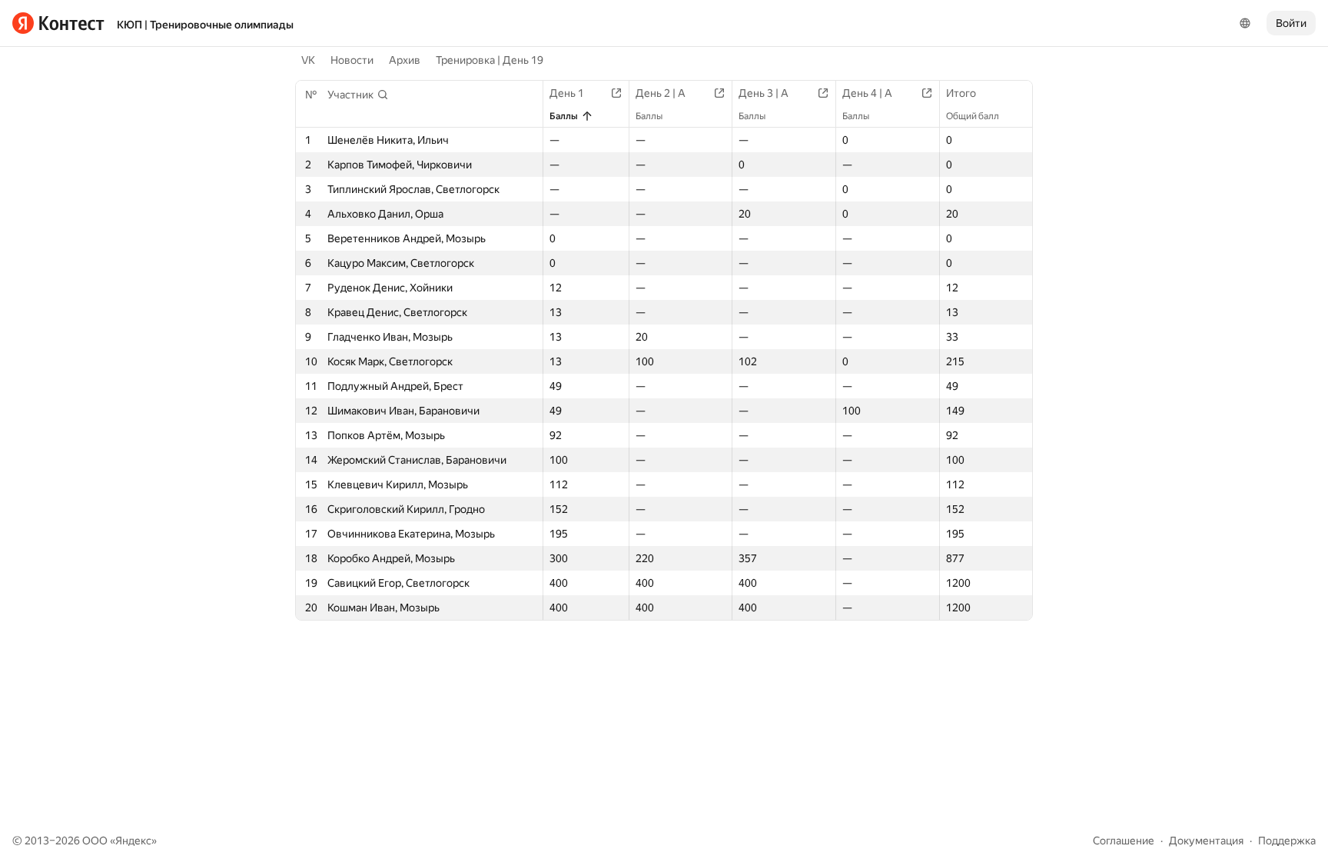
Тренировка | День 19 (489, 60)
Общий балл (972, 116)
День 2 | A (661, 93)
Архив (404, 60)
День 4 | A (867, 93)
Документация (1206, 840)
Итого (961, 93)
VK (308, 60)
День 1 (566, 93)
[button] (358, 94)
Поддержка (1287, 840)
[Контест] (58, 23)
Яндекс (133, 840)
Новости (352, 60)
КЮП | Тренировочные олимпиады (205, 24)
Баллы (563, 116)
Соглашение (1123, 840)
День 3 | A (763, 93)
